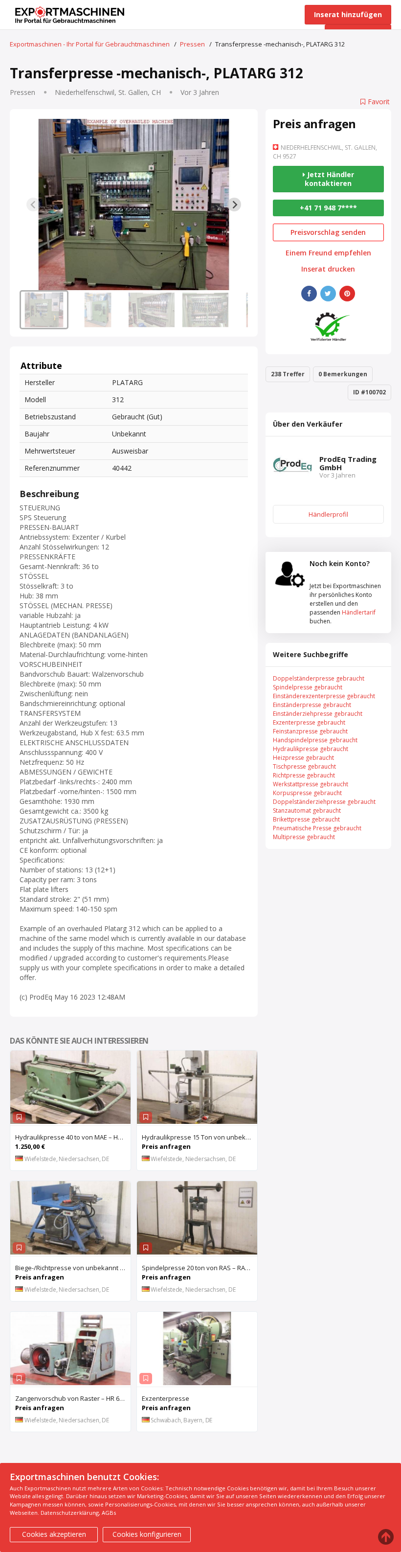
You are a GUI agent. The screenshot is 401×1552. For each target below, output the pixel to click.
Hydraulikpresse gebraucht (310, 749)
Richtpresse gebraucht (304, 775)
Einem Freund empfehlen (328, 253)
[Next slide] (234, 204)
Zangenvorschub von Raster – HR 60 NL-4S (73, 1398)
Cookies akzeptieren (54, 1534)
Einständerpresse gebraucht (312, 705)
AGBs (109, 1512)
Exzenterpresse (165, 1398)
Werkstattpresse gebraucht (310, 784)
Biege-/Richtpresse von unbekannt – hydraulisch (73, 1268)
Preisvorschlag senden (328, 232)
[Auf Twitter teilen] (328, 293)
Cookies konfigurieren (146, 1534)
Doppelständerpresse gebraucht (318, 678)
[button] (44, 309)
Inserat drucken (328, 269)
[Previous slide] (33, 204)
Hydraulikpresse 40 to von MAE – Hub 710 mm (73, 1137)
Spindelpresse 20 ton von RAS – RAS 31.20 (199, 1268)
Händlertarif (359, 612)
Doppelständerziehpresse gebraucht (324, 802)
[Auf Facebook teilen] (309, 293)
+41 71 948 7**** (328, 207)
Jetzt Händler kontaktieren (329, 179)
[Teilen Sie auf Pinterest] (347, 293)
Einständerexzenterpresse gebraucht (324, 696)
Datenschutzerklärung (70, 1512)
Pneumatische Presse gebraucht (317, 828)
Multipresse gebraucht (304, 837)
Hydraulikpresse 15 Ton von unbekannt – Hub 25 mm (199, 1137)
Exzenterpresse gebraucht (309, 722)
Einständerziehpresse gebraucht (317, 713)
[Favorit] (19, 1117)
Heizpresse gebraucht (303, 757)
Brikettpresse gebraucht (306, 819)
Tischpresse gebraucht (304, 766)
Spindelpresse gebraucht (307, 687)
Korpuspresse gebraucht (307, 793)
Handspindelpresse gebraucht (315, 740)
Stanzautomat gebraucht (307, 810)
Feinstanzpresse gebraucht (310, 731)
